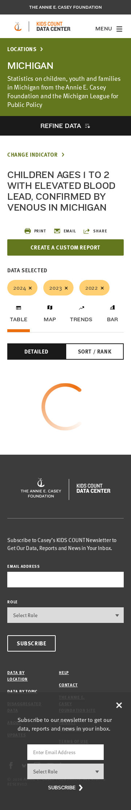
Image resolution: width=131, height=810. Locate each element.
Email (70, 231)
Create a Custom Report (65, 247)
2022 (91, 287)
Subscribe (31, 643)
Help (64, 672)
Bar (112, 319)
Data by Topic (22, 691)
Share (100, 231)
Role (12, 601)
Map (50, 319)
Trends (81, 319)
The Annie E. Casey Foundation (65, 7)
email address (23, 566)
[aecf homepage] (18, 26)
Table (18, 319)
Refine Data (60, 125)
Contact (68, 684)
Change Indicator (32, 154)
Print (40, 231)
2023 (55, 287)
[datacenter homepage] (53, 26)
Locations (21, 49)
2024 (19, 287)
